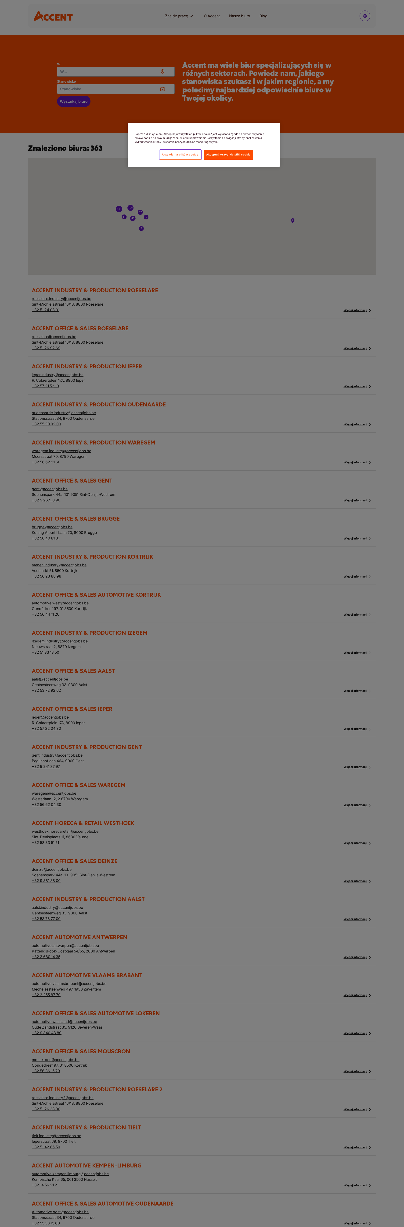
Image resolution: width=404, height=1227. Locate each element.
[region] (204, 145)
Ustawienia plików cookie (180, 154)
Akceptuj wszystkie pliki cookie (228, 154)
